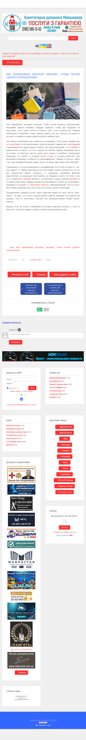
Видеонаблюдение (57, 378)
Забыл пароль (15, 391)
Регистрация (28, 391)
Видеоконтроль (13, 425)
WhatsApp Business (40, 184)
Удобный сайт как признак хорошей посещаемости (31, 289)
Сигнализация (55, 391)
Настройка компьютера (16, 432)
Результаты (57, 532)
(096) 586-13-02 (45, 725)
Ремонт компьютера (58, 384)
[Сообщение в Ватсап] (11, 5)
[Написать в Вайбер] (7, 5)
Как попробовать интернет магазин (35, 247)
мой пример (73, 144)
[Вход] (19, 329)
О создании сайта (14, 442)
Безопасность (12, 438)
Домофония (54, 381)
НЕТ (65, 522)
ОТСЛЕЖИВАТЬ (13, 62)
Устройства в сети (14, 435)
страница (26, 178)
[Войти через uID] (21, 399)
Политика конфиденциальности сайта (21, 405)
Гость (49, 260)
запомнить (13, 388)
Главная (5, 53)
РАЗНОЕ (52, 397)
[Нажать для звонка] (3, 5)
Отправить (15, 342)
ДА (66, 520)
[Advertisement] (43, 228)
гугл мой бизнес (13, 144)
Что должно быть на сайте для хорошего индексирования (55, 289)
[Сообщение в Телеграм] (14, 5)
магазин (73, 178)
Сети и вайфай (55, 387)
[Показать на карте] (18, 5)
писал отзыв (46, 156)
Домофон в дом (13, 429)
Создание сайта (18, 53)
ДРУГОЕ (9, 445)
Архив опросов (70, 532)
